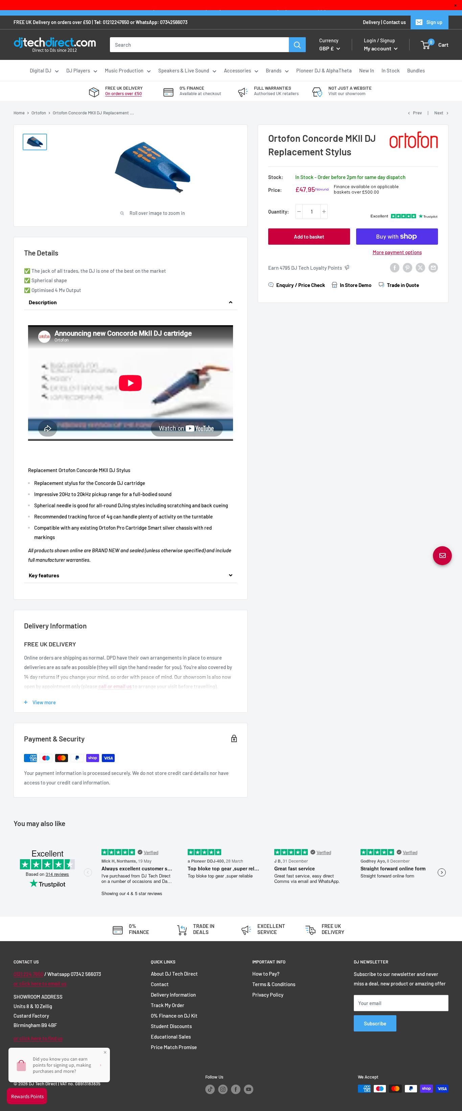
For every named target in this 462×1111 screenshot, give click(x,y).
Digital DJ (40, 70)
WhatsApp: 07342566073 (161, 22)
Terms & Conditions (273, 984)
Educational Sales (171, 1037)
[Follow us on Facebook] (235, 1089)
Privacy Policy (267, 995)
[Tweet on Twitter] (420, 267)
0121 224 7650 (28, 974)
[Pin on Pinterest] (407, 267)
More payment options (397, 252)
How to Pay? (265, 974)
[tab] (130, 302)
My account (378, 48)
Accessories (237, 70)
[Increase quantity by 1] (324, 211)
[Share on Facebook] (394, 267)
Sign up (434, 22)
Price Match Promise (174, 1047)
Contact (160, 984)
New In (366, 70)
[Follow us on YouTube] (248, 1089)
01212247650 (116, 22)
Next (438, 112)
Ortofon (38, 112)
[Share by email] (433, 267)
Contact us (394, 22)
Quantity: (278, 211)
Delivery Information (173, 995)
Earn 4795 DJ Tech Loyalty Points (305, 268)
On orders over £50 (123, 93)
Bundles (416, 70)
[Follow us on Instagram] (223, 1089)
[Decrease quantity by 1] (299, 211)
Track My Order (167, 1005)
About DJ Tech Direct (174, 974)
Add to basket (309, 237)
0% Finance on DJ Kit (174, 1016)
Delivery (371, 22)
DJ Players (78, 70)
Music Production (124, 70)
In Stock (391, 70)
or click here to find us (38, 1038)
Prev (417, 112)
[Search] (297, 44)
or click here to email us (40, 983)
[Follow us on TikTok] (210, 1089)
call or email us (115, 686)
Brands (273, 70)
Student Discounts (171, 1026)
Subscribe (375, 1023)
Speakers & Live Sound (183, 70)
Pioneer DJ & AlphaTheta (324, 70)
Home (19, 112)
